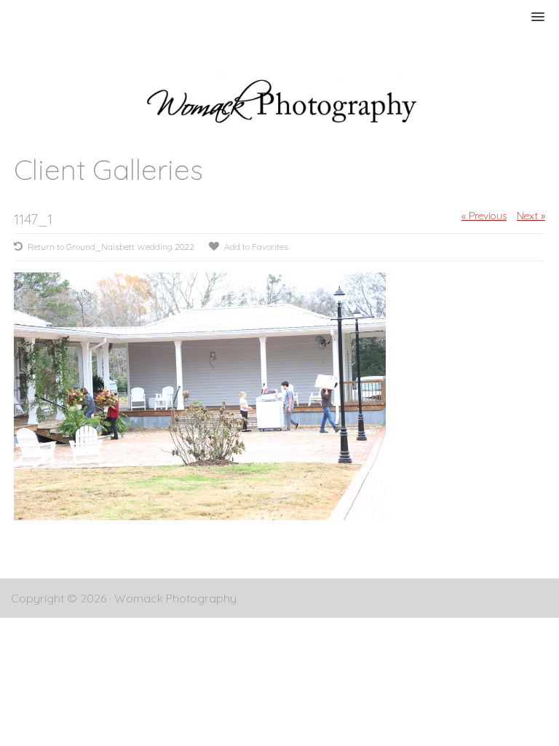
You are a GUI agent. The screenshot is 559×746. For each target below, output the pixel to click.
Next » (531, 215)
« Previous (484, 215)
